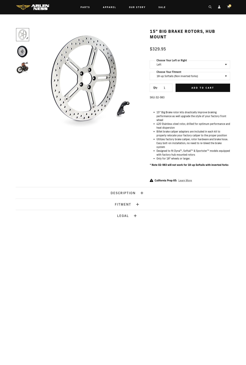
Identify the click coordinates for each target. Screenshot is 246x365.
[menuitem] (32, 7)
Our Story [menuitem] (137, 7)
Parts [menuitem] (85, 7)
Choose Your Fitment (168, 72)
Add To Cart (202, 87)
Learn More (185, 180)
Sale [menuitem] (162, 7)
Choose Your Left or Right (171, 60)
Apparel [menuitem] (109, 7)
